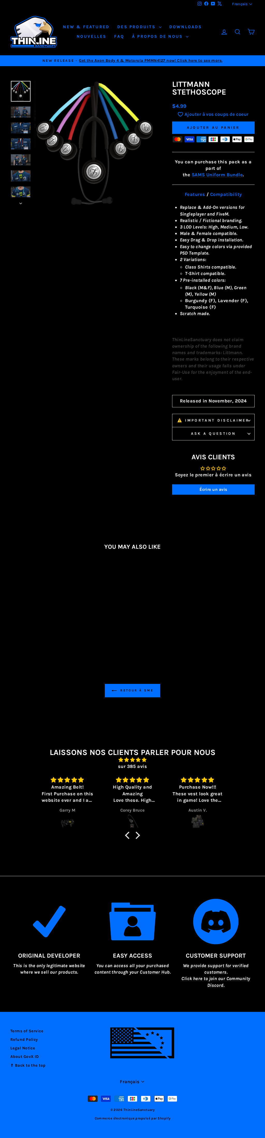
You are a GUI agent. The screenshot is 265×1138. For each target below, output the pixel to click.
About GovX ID (24, 1056)
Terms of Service (26, 1031)
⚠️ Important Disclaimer (213, 420)
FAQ (119, 36)
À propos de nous (158, 36)
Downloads (185, 26)
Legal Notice (22, 1048)
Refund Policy (24, 1039)
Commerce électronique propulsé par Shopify (133, 1118)
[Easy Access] (132, 921)
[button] (128, 835)
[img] (132, 760)
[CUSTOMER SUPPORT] (216, 921)
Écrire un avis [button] (213, 489)
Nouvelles (92, 36)
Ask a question (213, 433)
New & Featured (86, 26)
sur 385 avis (132, 766)
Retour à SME (136, 690)
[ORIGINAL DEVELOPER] (49, 921)
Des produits (137, 26)
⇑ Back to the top (28, 1065)
